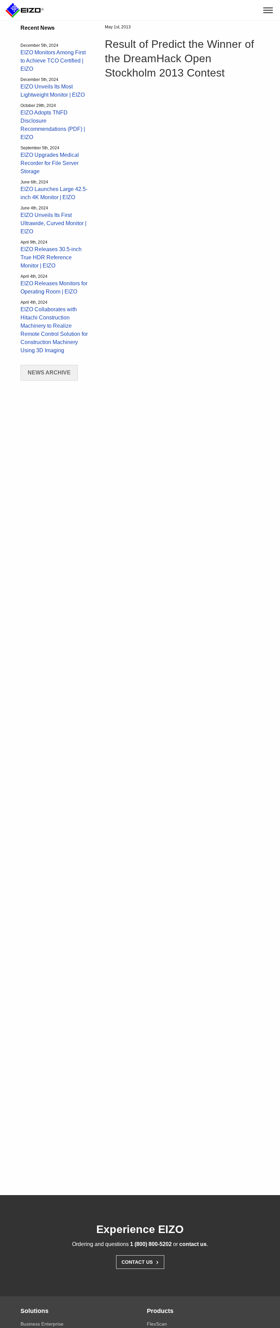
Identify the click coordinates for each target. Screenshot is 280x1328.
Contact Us (140, 1261)
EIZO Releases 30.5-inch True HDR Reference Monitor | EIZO (51, 257)
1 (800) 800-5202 (151, 1244)
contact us (193, 1244)
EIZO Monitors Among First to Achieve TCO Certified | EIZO (53, 61)
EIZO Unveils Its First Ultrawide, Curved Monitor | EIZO (53, 223)
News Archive (49, 372)
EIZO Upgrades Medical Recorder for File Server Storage (49, 163)
